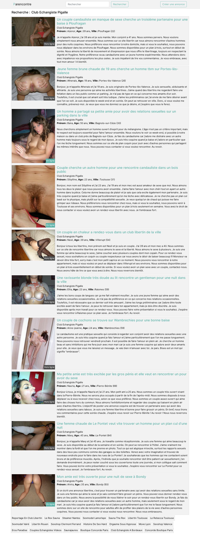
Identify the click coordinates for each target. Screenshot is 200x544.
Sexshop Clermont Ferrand (66, 524)
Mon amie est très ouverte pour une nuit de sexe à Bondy (101, 477)
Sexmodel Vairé (20, 524)
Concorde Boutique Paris (159, 530)
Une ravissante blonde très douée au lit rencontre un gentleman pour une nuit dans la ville (121, 280)
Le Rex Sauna (52, 518)
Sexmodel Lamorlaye (94, 518)
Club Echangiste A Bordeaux (126, 530)
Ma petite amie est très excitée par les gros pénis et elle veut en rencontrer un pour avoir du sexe (122, 376)
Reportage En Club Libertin (27, 518)
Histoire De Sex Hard (95, 524)
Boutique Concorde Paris (94, 530)
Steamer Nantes (71, 518)
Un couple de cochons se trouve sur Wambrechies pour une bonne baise (113, 320)
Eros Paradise (19, 530)
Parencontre (22, 4)
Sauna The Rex (117, 518)
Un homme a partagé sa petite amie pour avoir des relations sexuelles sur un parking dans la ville (116, 113)
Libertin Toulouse (138, 518)
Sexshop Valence (162, 524)
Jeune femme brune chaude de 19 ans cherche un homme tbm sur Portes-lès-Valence (117, 71)
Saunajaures (71, 530)
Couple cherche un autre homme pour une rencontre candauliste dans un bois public (117, 169)
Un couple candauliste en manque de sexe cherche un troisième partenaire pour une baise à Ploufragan (122, 21)
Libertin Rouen (40, 524)
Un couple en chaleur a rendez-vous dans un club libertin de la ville (109, 232)
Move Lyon (145, 524)
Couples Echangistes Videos (45, 530)
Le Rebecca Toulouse (162, 518)
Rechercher (119, 4)
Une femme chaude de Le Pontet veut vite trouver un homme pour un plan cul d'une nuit (122, 425)
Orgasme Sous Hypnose (122, 524)
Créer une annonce (173, 4)
